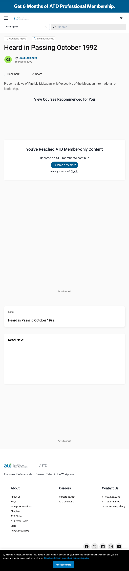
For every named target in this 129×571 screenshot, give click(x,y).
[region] (64, 560)
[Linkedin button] (102, 546)
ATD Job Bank (66, 501)
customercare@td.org (113, 506)
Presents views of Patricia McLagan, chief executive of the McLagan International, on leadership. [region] (60, 86)
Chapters (15, 511)
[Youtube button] (119, 546)
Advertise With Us (20, 530)
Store (13, 526)
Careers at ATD (67, 496)
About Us (15, 496)
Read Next (16, 340)
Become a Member (64, 165)
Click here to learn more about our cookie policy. (66, 558)
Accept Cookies (63, 564)
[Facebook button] (86, 546)
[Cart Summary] (122, 18)
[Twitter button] (94, 546)
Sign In (74, 171)
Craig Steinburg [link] (28, 58)
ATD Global (16, 516)
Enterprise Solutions (21, 506)
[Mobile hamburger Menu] (6, 18)
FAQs (13, 501)
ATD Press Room (19, 521)
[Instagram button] (111, 546)
